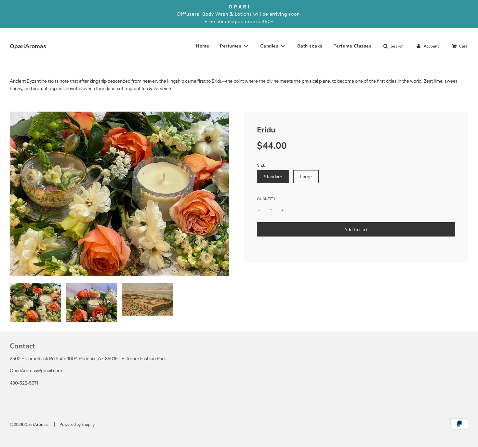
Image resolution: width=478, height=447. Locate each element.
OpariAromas (18, 46)
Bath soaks (310, 46)
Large (306, 177)
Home (202, 46)
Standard (273, 177)
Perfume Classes (352, 46)
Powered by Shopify (77, 424)
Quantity (266, 198)
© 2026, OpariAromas (29, 424)
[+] (282, 210)
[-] (259, 210)
